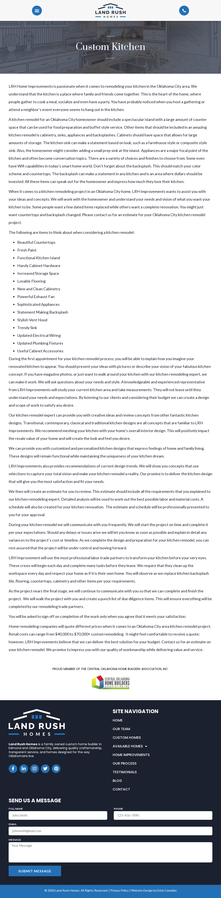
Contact (121, 789)
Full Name (16, 808)
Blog (117, 780)
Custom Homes (127, 737)
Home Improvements (131, 754)
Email (13, 824)
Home (118, 720)
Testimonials (125, 772)
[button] (37, 11)
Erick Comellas (167, 890)
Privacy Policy (119, 890)
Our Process (125, 763)
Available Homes (128, 746)
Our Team (121, 728)
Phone (118, 808)
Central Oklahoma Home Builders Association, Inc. (128, 669)
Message (15, 840)
